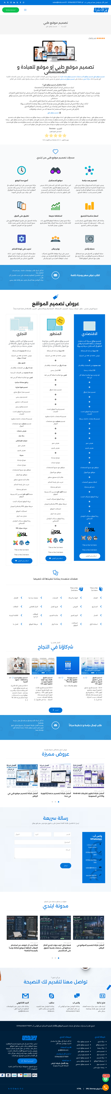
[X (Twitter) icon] (17, 2)
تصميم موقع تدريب (83, 1048)
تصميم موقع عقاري (83, 1045)
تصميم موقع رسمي (83, 1061)
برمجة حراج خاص (98, 1067)
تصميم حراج (100, 1054)
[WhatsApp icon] (23, 2)
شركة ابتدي (86, 79)
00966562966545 (91, 861)
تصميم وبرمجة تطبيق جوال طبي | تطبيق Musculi (71, 680)
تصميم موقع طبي (51, 26)
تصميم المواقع (11, 1044)
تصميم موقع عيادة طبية (68, 76)
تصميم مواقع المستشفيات (84, 76)
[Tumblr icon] (8, 2)
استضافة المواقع (99, 1061)
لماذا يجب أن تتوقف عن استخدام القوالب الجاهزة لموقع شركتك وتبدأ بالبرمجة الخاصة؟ (23, 948)
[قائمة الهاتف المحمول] (25, 10)
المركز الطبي (19, 93)
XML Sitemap (91, 1089)
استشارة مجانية (10, 10)
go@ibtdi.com (63, 1050)
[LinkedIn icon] (14, 2)
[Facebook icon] (20, 2)
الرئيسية (63, 26)
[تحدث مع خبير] (105, 1087)
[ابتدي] (101, 10)
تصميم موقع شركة (83, 1041)
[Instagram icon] (11, 2)
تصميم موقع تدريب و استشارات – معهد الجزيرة (21, 680)
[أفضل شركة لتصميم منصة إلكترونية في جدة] (55, 776)
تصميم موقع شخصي (82, 1064)
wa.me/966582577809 (91, 876)
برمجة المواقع (32, 1046)
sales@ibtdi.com (59, 2)
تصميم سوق (100, 1064)
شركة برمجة (100, 1048)
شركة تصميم (100, 1058)
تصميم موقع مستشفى (67, 79)
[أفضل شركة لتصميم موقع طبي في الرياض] (22, 776)
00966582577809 (74, 2)
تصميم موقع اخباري (82, 1058)
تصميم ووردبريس (83, 1054)
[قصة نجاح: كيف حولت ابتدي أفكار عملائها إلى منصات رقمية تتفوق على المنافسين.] (55, 928)
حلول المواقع (14, 1046)
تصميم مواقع (100, 1045)
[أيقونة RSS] (5, 2)
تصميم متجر (100, 1051)
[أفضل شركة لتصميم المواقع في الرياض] (88, 928)
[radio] (64, 136)
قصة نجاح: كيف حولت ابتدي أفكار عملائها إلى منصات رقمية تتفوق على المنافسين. (57, 948)
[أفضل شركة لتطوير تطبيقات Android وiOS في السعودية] (88, 776)
